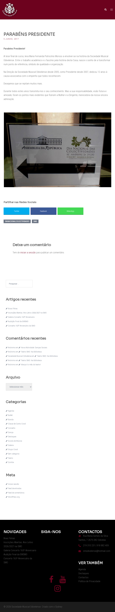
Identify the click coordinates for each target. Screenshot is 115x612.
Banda (10, 419)
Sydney (58, 606)
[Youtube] (62, 581)
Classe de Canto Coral (17, 424)
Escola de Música (15, 441)
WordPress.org (14, 497)
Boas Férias (13, 308)
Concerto (11, 428)
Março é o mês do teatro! (31, 364)
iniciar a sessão (28, 252)
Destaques (12, 436)
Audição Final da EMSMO (18, 321)
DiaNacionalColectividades (17, 221)
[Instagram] (57, 590)
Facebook (43, 211)
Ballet (10, 415)
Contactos (83, 577)
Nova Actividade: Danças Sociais (34, 347)
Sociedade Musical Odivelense (19, 356)
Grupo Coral (13, 449)
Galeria (11, 445)
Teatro (10, 458)
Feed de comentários (16, 493)
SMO (35, 221)
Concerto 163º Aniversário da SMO (21, 326)
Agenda (11, 411)
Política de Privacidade (89, 581)
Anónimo (11, 347)
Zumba (11, 462)
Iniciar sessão (13, 484)
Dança (10, 432)
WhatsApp (70, 211)
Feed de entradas (14, 488)
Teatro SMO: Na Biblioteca (31, 352)
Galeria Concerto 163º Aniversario (21, 317)
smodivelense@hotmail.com (96, 551)
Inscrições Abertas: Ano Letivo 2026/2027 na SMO (27, 313)
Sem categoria (13, 454)
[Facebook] (51, 581)
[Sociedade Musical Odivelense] (9, 9)
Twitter (16, 211)
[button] (105, 10)
